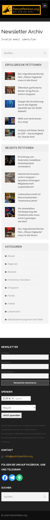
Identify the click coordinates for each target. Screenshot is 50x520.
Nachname (6, 362)
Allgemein (13, 264)
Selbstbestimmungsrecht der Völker (25, 319)
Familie (11, 295)
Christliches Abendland (19, 280)
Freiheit (11, 303)
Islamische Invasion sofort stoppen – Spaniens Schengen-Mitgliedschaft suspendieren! (29, 180)
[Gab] (19, 477)
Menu (46, 6)
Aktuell (11, 256)
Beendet (12, 272)
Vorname (5, 353)
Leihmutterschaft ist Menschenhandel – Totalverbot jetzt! (29, 197)
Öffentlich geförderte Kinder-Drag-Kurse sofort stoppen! (30, 90)
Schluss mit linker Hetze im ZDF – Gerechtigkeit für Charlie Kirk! (31, 133)
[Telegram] (12, 477)
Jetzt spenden (11, 415)
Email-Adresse (7, 372)
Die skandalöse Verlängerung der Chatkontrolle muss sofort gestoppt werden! (28, 215)
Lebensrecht (14, 311)
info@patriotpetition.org (19, 456)
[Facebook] (5, 477)
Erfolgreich (13, 287)
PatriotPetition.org (18, 515)
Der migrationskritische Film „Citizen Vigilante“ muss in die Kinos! (31, 77)
